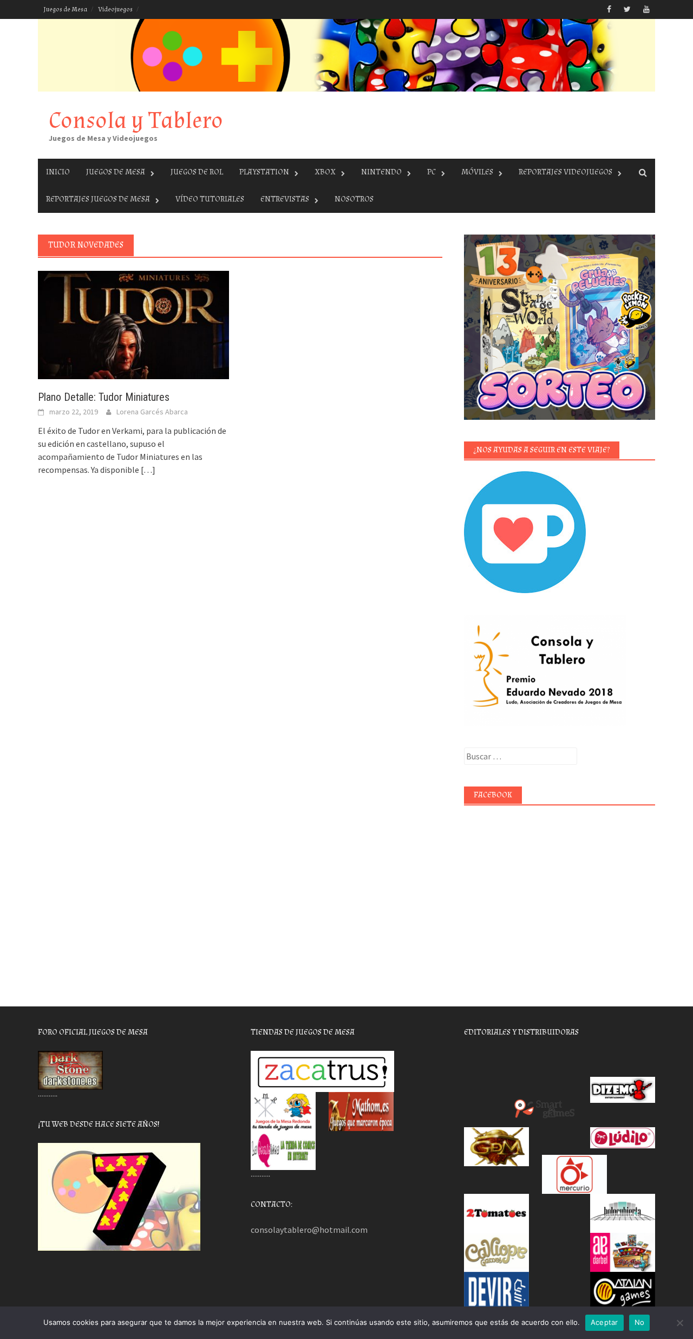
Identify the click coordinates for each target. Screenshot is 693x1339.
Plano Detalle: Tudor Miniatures (103, 397)
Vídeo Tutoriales (209, 199)
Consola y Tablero (136, 120)
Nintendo (381, 172)
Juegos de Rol (197, 172)
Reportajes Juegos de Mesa (98, 199)
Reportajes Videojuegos (565, 172)
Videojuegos (115, 9)
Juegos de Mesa (65, 9)
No (640, 1322)
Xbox (325, 172)
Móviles (477, 172)
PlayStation (264, 172)
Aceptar (604, 1322)
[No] (679, 1322)
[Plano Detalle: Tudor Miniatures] (133, 323)
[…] (147, 469)
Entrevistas (284, 199)
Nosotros (354, 199)
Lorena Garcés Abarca (152, 412)
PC (431, 172)
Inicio (58, 172)
